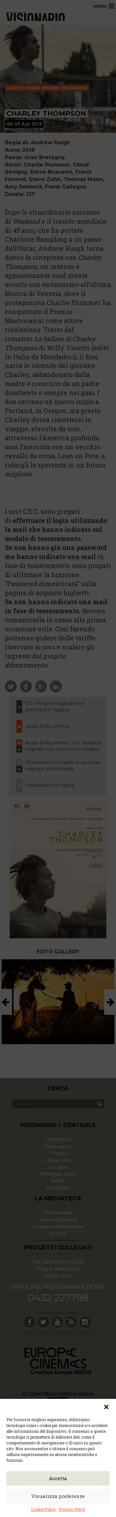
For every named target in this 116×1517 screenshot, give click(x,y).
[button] (106, 1407)
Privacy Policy (72, 1509)
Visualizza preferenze (58, 1496)
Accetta (58, 1478)
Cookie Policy (43, 1509)
